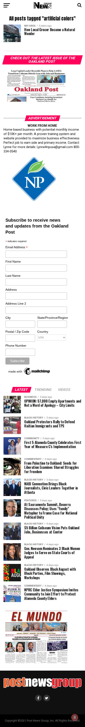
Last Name (12, 275)
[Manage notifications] (74, 717)
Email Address (16, 247)
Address (11, 289)
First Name (13, 261)
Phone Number (15, 345)
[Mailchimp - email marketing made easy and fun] (29, 374)
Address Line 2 (15, 303)
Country (42, 331)
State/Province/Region (51, 317)
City (8, 317)
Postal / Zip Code (17, 331)
